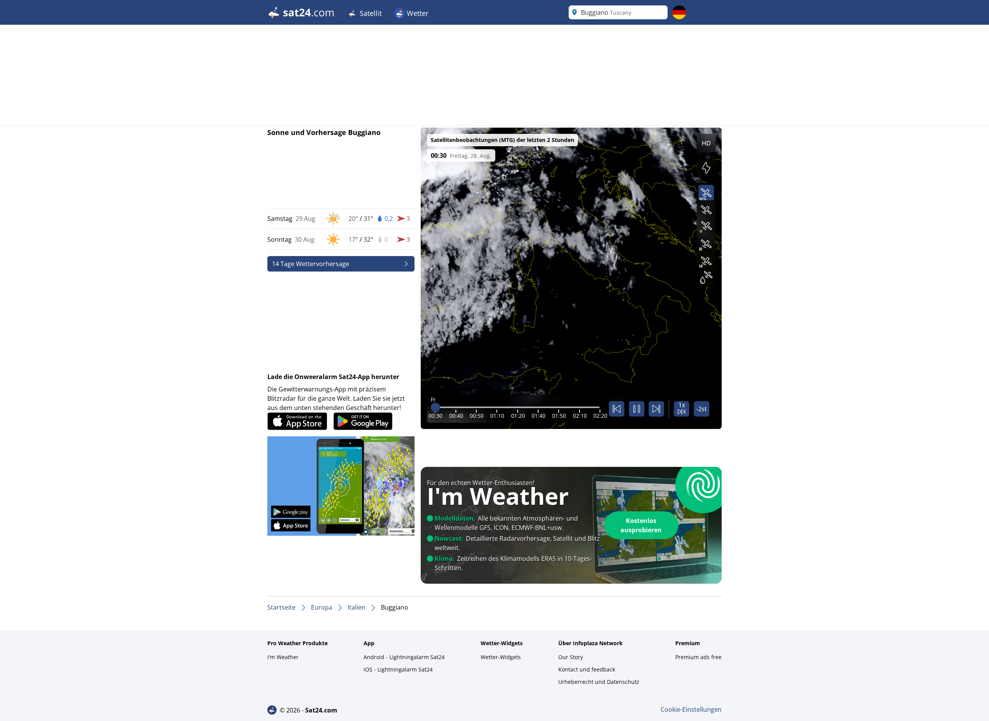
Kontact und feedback (586, 669)
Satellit (370, 13)
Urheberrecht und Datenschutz (598, 681)
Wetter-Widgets (501, 657)
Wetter (416, 13)
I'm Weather (283, 657)
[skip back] (616, 409)
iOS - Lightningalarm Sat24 (398, 669)
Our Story (570, 657)
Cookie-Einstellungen (691, 709)
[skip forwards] (656, 409)
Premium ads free (698, 657)
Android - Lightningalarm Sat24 (404, 657)
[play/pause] (636, 409)
